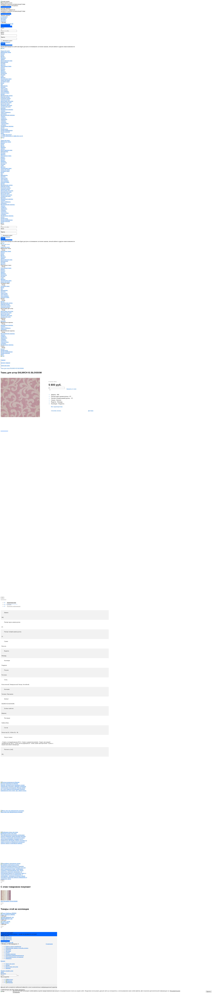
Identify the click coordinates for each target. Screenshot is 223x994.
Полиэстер (4, 73)
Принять (209, 991)
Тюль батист (4, 90)
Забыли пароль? (5, 42)
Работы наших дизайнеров (13, 946)
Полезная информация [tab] (13, 606)
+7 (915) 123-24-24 (6, 136)
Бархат (3, 53)
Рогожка (3, 63)
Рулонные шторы (6, 98)
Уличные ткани (5, 92)
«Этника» (3, 125)
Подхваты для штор (6, 105)
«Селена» (3, 122)
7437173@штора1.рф (7, 23)
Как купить (4, 18)
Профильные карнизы (7, 126)
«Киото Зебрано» (6, 112)
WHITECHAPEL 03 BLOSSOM (9, 901)
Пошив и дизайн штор (7, 971)
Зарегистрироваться (6, 45)
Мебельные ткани (6, 52)
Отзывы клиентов (11, 954)
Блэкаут (3, 69)
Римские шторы (5, 97)
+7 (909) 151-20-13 (6, 134)
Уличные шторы (5, 99)
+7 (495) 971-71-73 (17, 136)
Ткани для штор (5, 51)
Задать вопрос (5, 935)
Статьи (8, 952)
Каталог (3, 961)
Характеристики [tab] (11, 602)
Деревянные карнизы (7, 109)
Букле (2, 55)
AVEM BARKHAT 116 (6, 918)
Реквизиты (8, 958)
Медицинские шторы (7, 95)
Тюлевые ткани (5, 81)
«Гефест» (3, 118)
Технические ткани (6, 79)
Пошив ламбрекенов (6, 130)
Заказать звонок (5, 25)
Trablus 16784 (5, 923)
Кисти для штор (5, 104)
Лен (2, 84)
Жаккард (3, 58)
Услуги (2, 127)
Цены (2, 133)
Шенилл (3, 65)
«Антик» (3, 111)
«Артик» (3, 116)
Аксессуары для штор (7, 101)
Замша (3, 59)
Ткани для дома (5, 80)
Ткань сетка (4, 88)
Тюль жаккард (5, 91)
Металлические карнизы (8, 115)
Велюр (3, 56)
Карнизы (3, 108)
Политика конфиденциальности (15, 955)
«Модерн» (4, 113)
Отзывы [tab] (9, 604)
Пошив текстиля (5, 132)
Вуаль (2, 83)
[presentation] (1, 598)
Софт (2, 76)
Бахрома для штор (6, 102)
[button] (1, 599)
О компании (4, 16)
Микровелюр (4, 62)
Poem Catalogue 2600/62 (8, 914)
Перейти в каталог (6, 7)
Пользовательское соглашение (14, 957)
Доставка (3, 19)
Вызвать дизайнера (6, 26)
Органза (3, 87)
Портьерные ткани (6, 66)
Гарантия (8, 949)
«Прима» (3, 120)
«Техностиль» (5, 123)
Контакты (3, 21)
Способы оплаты (56, 410)
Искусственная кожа (6, 60)
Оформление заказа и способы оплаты (17, 948)
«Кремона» (4, 119)
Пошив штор (4, 129)
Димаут (3, 70)
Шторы (3, 94)
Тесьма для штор (6, 106)
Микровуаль (4, 85)
